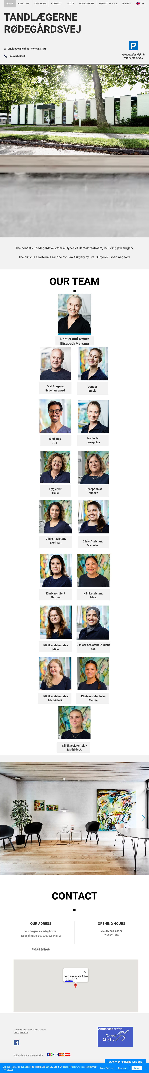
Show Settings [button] (106, 1068)
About (10, 1069)
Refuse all (122, 1068)
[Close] (145, 1068)
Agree (137, 1068)
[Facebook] (16, 1042)
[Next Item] (143, 818)
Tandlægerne (28, 1029)
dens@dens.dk (21, 1032)
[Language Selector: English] (140, 3)
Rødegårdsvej (40, 1029)
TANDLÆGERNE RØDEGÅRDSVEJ (42, 23)
